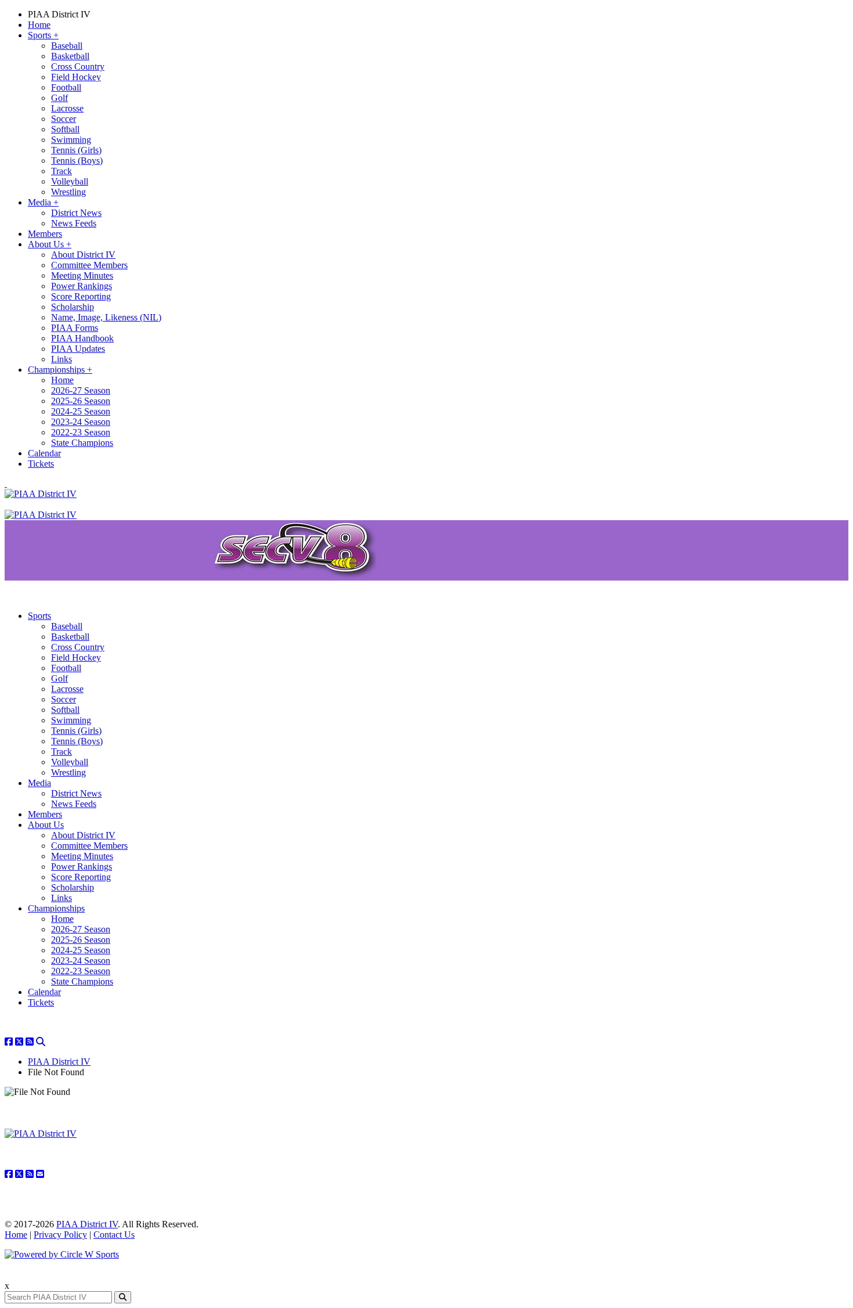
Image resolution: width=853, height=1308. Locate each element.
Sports (43, 35)
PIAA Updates (78, 349)
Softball (65, 129)
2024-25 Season (80, 411)
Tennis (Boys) (77, 160)
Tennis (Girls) (76, 150)
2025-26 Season (80, 401)
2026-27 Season (80, 390)
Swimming (71, 140)
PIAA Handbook (82, 338)
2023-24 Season (80, 422)
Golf (59, 98)
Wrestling (68, 192)
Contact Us (114, 1234)
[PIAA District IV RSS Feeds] (30, 1042)
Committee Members (89, 265)
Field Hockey (76, 77)
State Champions (82, 443)
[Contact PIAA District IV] (40, 1174)
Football (66, 87)
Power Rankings (81, 286)
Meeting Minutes (82, 275)
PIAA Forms (74, 328)
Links (61, 359)
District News (76, 213)
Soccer (63, 119)
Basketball (70, 56)
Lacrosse (67, 108)
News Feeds (73, 223)
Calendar (44, 453)
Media (43, 202)
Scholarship (72, 307)
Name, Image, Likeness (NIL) (106, 317)
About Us (49, 244)
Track (61, 171)
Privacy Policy (60, 1234)
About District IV (83, 255)
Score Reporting (81, 296)
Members (45, 234)
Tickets (41, 464)
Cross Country (77, 66)
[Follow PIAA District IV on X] (19, 1042)
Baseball (66, 46)
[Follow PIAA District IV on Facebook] (9, 1042)
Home (39, 25)
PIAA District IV (59, 14)
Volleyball (69, 181)
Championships (60, 369)
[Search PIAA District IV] (40, 1042)
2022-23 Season (80, 432)
